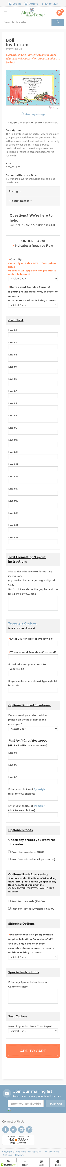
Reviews (19, 1155)
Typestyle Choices (22, 623)
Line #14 (13, 488)
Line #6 (12, 391)
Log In (16, 3)
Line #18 (13, 537)
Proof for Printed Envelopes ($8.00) (33, 859)
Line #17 (13, 525)
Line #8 (12, 415)
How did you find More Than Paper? (30, 1026)
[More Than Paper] (33, 12)
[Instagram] (21, 1129)
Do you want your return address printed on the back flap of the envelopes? (28, 719)
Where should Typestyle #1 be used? (33, 652)
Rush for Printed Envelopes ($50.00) (33, 908)
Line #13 (13, 476)
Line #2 (12, 342)
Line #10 (13, 439)
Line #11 (13, 452)
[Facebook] (5, 1129)
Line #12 (13, 464)
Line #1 (12, 330)
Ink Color (39, 805)
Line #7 (12, 403)
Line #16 (13, 512)
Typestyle (39, 789)
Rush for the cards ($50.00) (28, 901)
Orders (33, 3)
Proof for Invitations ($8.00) (28, 852)
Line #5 (12, 378)
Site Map (7, 1155)
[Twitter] (13, 1129)
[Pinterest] (29, 1129)
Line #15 (13, 500)
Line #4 (12, 366)
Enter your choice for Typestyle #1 (32, 638)
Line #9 (12, 427)
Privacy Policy (52, 1151)
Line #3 (12, 354)
